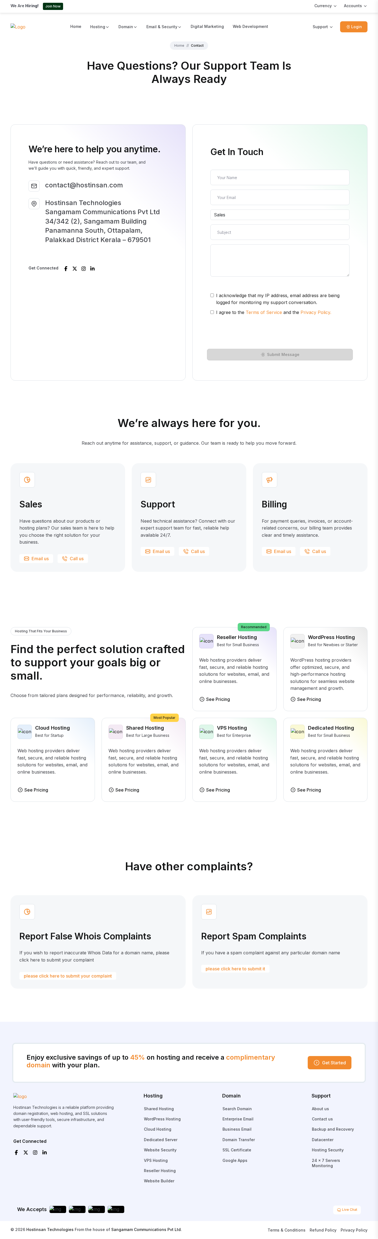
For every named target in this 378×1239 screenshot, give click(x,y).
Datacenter (322, 1139)
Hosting (97, 26)
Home (75, 26)
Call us (77, 558)
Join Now (53, 6)
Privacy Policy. (316, 312)
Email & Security (161, 26)
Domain (125, 26)
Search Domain (237, 1108)
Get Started (334, 1062)
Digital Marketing (207, 26)
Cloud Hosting (157, 1129)
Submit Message (283, 354)
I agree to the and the (273, 312)
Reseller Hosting (160, 1170)
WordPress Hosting (162, 1119)
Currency (323, 5)
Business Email (237, 1129)
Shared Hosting (159, 1108)
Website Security (160, 1150)
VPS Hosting (156, 1160)
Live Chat (349, 1209)
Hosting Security (328, 1150)
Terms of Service (264, 312)
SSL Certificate (236, 1150)
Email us (40, 558)
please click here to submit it (235, 968)
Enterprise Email (237, 1119)
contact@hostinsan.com (84, 185)
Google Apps (234, 1160)
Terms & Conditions (286, 1230)
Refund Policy (323, 1230)
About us (320, 1108)
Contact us (322, 1119)
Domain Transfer (238, 1139)
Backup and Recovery (333, 1129)
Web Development (250, 26)
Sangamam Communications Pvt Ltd (146, 1229)
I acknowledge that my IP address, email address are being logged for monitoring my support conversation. (278, 299)
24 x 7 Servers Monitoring (326, 1163)
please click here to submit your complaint (68, 976)
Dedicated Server (160, 1139)
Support (320, 26)
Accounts (353, 5)
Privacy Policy (354, 1230)
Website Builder (159, 1180)
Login (356, 26)
